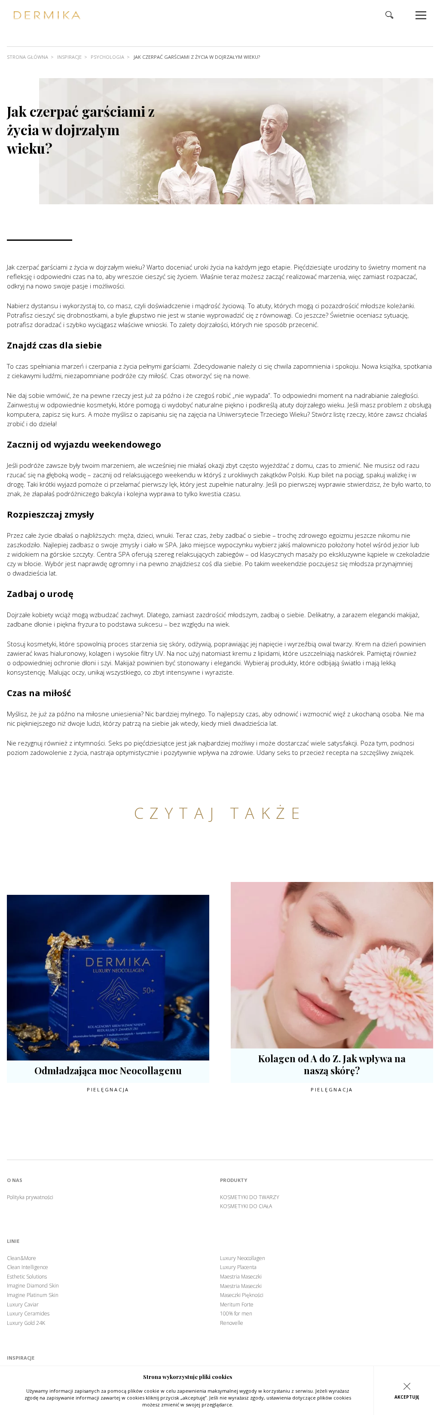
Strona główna (27, 57)
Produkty (233, 1180)
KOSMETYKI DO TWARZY (249, 1197)
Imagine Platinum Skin (32, 1295)
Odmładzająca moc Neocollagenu (108, 1070)
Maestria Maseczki (241, 1276)
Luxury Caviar (23, 1304)
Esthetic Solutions (27, 1276)
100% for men (236, 1313)
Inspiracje (69, 57)
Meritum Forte (237, 1304)
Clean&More (21, 1258)
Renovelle (231, 1323)
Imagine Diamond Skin (33, 1285)
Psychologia (107, 57)
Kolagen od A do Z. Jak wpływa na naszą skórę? (332, 1064)
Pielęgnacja (108, 1089)
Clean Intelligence (27, 1267)
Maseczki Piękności (241, 1295)
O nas (14, 1180)
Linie (13, 1241)
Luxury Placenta (238, 1267)
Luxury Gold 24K (26, 1323)
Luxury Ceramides (28, 1313)
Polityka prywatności (30, 1197)
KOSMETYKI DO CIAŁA (246, 1206)
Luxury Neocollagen (242, 1258)
